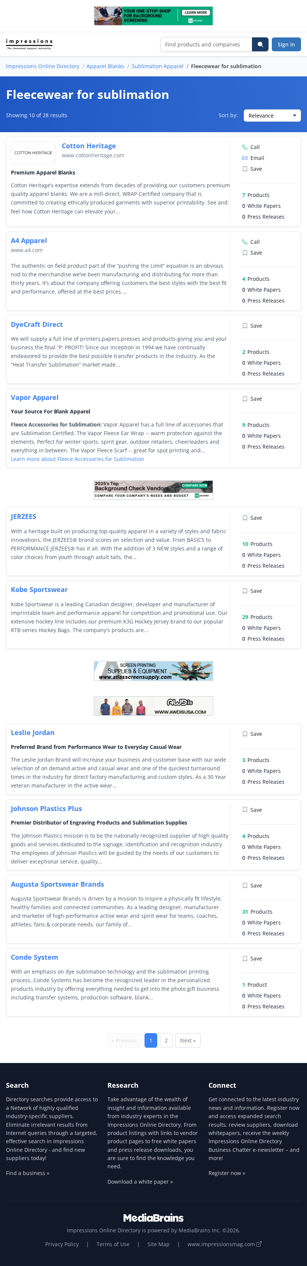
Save (256, 168)
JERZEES (23, 516)
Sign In (286, 44)
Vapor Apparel (35, 397)
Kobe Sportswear (39, 589)
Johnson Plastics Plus (46, 808)
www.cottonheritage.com (93, 155)
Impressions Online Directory (42, 66)
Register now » (227, 1173)
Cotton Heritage (89, 145)
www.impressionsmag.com (222, 1244)
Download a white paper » (140, 1181)
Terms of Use (113, 1244)
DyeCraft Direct (37, 324)
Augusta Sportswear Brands (57, 884)
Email (257, 157)
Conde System (34, 957)
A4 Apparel (29, 240)
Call (255, 147)
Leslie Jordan (33, 732)
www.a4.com (27, 249)
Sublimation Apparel (157, 66)
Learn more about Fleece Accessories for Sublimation (77, 458)
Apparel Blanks (105, 66)
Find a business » (27, 1173)
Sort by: (228, 115)
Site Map (159, 1244)
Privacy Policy (62, 1244)
